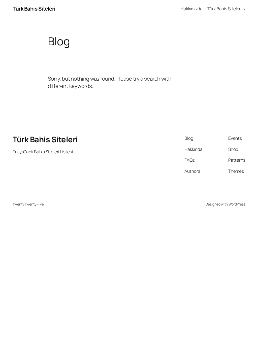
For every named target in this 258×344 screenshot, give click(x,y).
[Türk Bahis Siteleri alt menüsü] (244, 8)
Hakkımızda (192, 9)
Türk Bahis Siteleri (34, 8)
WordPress (237, 204)
